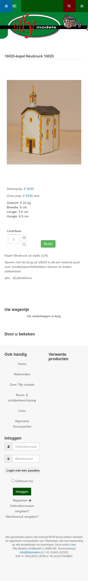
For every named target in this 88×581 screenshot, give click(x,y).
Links (22, 410)
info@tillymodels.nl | (32, 552)
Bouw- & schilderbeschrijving (22, 397)
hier (73, 544)
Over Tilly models (22, 384)
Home (22, 364)
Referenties (22, 374)
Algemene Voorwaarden (22, 423)
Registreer (21, 500)
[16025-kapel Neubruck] (44, 122)
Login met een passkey (23, 470)
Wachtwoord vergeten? (22, 516)
